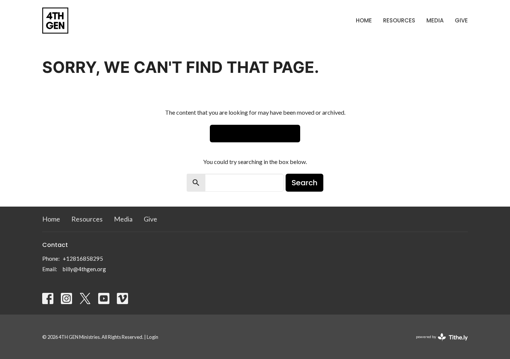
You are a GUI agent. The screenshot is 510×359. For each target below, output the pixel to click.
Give (461, 20)
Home (364, 20)
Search (304, 182)
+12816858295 (83, 258)
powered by (438, 343)
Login (152, 337)
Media (435, 20)
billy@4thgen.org (84, 269)
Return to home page (255, 133)
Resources (399, 20)
